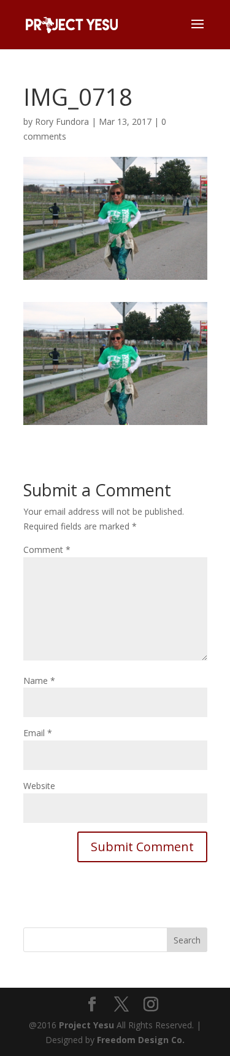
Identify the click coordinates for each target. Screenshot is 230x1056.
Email (37, 733)
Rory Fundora (62, 121)
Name (39, 680)
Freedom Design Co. (141, 1040)
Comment (47, 549)
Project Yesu (86, 1025)
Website (39, 786)
